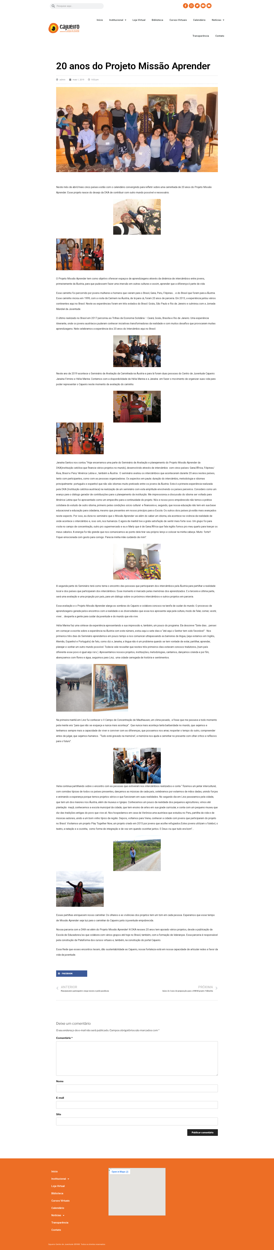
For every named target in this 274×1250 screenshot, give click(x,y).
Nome (59, 1081)
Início (100, 20)
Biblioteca (157, 20)
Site (58, 1114)
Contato (219, 35)
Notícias (216, 20)
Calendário (199, 20)
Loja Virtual (139, 20)
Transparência (200, 35)
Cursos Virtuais (178, 20)
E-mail (60, 1097)
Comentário (64, 1037)
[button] (71, 973)
